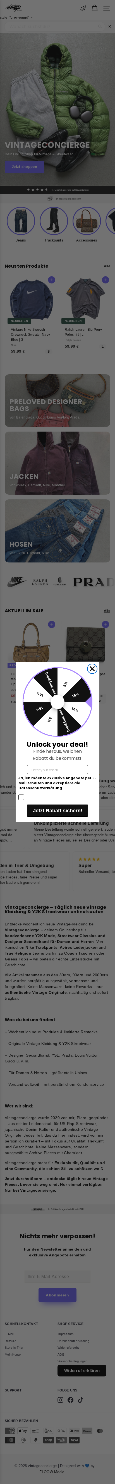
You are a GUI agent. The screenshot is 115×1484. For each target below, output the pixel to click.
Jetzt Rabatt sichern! (57, 810)
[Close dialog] (92, 669)
